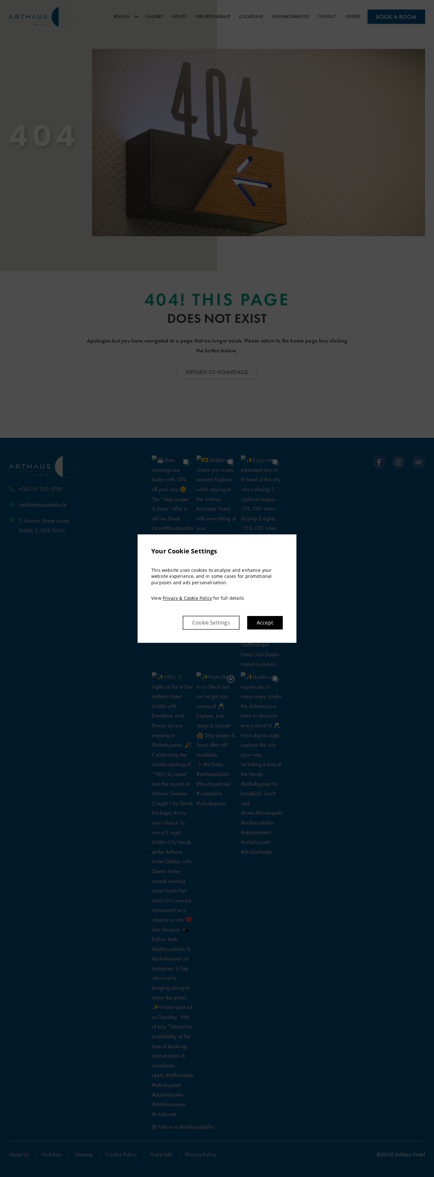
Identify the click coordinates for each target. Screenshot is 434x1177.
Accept (265, 622)
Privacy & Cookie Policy (187, 598)
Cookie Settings (211, 622)
